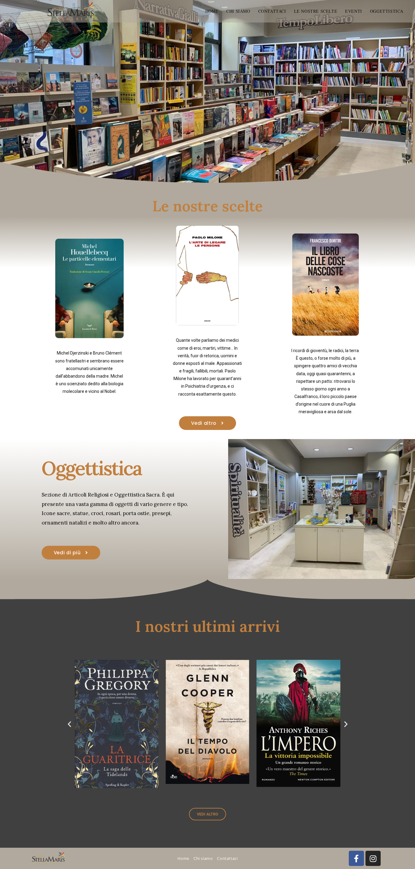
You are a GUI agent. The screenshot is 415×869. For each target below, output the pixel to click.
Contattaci (227, 858)
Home (183, 858)
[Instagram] (373, 858)
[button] (69, 724)
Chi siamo (203, 858)
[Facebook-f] (356, 858)
